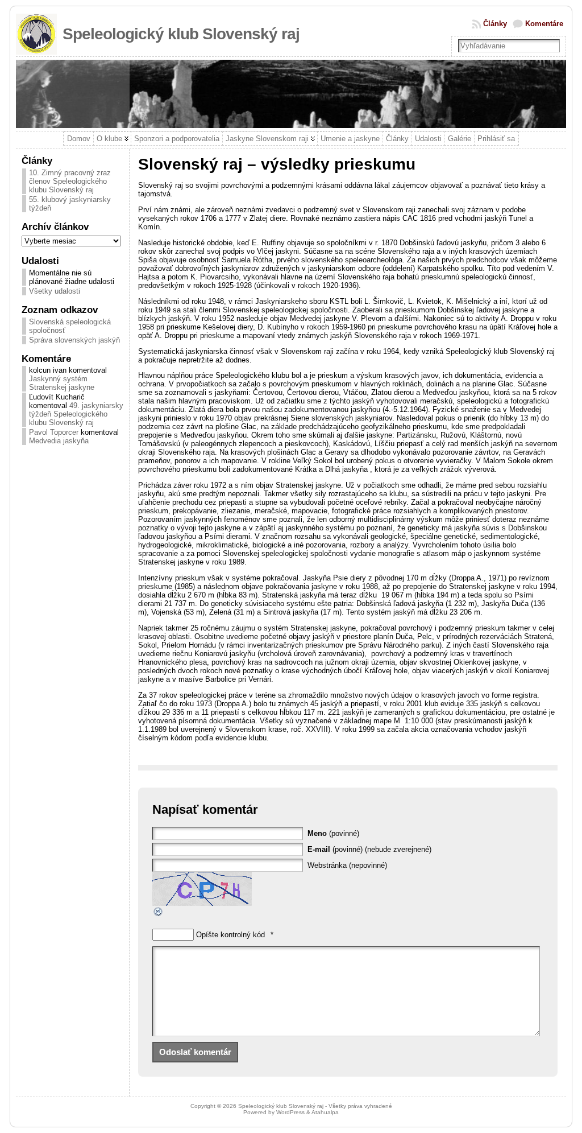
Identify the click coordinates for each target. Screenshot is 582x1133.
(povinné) (333, 833)
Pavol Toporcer (53, 432)
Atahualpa (325, 1112)
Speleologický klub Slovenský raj (181, 34)
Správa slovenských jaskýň (74, 340)
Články (495, 23)
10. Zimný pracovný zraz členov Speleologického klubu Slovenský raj (70, 181)
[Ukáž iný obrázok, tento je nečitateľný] (158, 914)
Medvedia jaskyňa (59, 440)
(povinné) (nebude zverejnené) (369, 849)
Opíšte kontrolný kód (230, 934)
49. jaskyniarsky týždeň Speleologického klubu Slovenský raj (76, 414)
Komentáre (544, 23)
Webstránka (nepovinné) (347, 865)
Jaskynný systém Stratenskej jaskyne (61, 383)
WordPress (290, 1112)
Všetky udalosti (54, 291)
